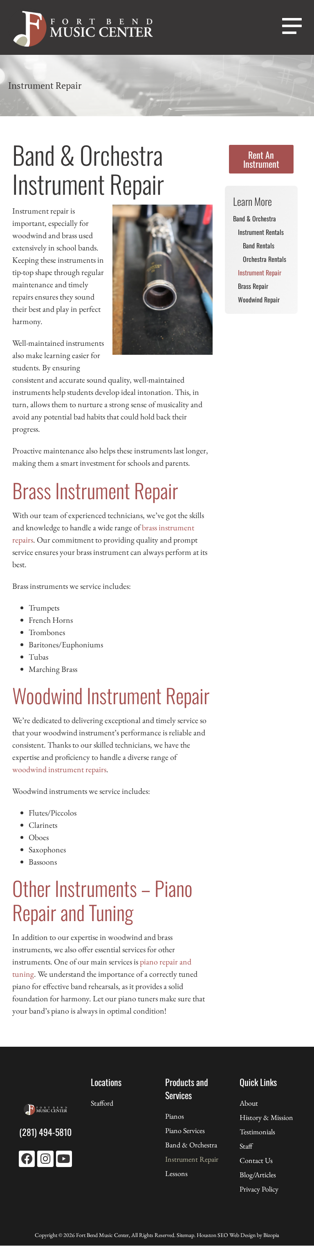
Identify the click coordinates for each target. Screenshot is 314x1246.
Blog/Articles (258, 1174)
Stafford (102, 1103)
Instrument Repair (259, 272)
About (249, 1103)
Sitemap (185, 1235)
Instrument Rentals (261, 232)
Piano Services (185, 1130)
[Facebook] (27, 1159)
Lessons (176, 1173)
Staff (246, 1146)
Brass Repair (253, 286)
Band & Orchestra (254, 218)
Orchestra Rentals (264, 259)
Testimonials (257, 1131)
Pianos (174, 1116)
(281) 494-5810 (45, 1131)
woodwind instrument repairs (59, 769)
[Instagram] (45, 1159)
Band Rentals (258, 245)
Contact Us (256, 1160)
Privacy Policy (259, 1189)
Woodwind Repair (259, 299)
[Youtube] (64, 1159)
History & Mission (266, 1117)
